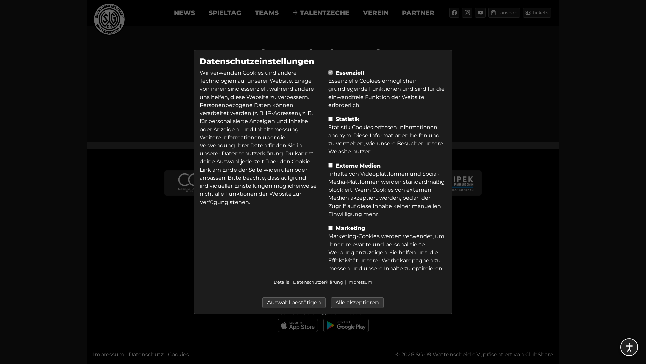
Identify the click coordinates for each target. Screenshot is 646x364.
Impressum (359, 282)
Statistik (347, 119)
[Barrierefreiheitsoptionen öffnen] (629, 347)
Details (281, 282)
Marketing (349, 228)
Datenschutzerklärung (252, 153)
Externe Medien (357, 165)
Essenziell (349, 73)
